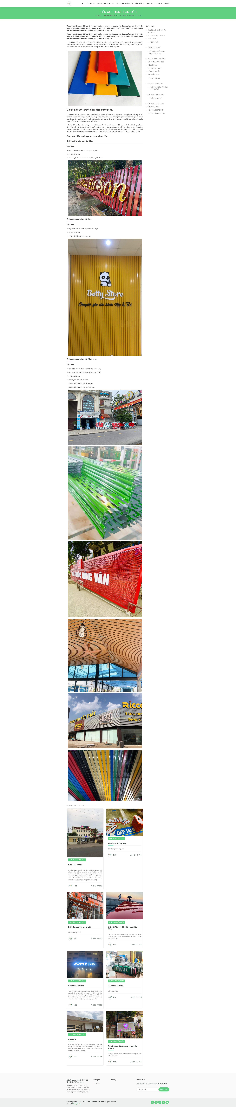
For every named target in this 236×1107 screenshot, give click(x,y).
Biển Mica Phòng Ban (117, 843)
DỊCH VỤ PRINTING (154, 68)
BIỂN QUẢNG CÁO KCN (155, 110)
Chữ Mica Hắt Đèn (76, 986)
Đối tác (97, 1083)
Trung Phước (76, 1104)
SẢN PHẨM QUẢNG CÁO (112, 15)
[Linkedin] (159, 1102)
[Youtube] (167, 1102)
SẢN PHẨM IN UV (154, 74)
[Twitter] (156, 1102)
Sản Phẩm (138, 4)
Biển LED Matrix (75, 865)
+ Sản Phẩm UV (154, 78)
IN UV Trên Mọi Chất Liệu (156, 35)
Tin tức (157, 4)
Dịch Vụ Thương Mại (104, 4)
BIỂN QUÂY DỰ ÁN (154, 48)
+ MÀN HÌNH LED (155, 98)
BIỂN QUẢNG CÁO (154, 71)
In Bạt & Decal (152, 65)
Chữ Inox (72, 1039)
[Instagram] (163, 1102)
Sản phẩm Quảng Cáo (155, 83)
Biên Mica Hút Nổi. (116, 986)
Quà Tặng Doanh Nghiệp (156, 113)
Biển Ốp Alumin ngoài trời (79, 927)
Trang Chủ (98, 15)
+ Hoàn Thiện (154, 42)
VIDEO (148, 4)
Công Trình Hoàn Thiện (124, 4)
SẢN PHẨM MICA (153, 107)
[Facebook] (152, 1102)
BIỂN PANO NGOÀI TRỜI (156, 62)
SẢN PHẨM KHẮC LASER (156, 104)
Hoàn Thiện (152, 38)
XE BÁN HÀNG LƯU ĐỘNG (156, 59)
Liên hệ (166, 4)
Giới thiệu (89, 4)
